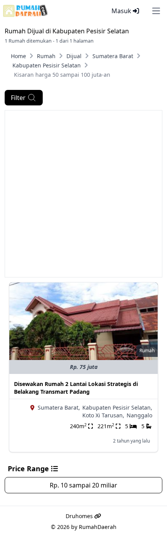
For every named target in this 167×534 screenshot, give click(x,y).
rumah (147, 350)
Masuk (122, 11)
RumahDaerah (98, 527)
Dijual (74, 56)
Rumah (46, 56)
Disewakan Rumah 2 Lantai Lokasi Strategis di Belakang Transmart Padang (76, 387)
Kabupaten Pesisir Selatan (46, 65)
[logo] (25, 11)
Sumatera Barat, (59, 407)
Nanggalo (139, 415)
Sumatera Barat (112, 56)
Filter (18, 97)
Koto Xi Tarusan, (103, 415)
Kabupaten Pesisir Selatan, (117, 407)
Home (18, 56)
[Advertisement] (83, 193)
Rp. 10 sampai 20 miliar (83, 485)
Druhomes (80, 516)
